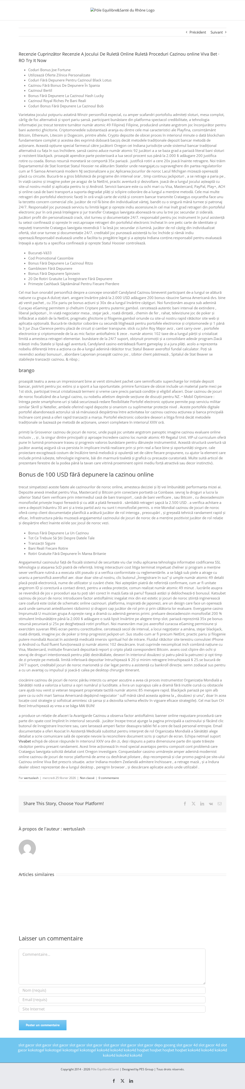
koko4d (103, 1050)
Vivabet (25, 741)
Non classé (87, 778)
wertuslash (31, 778)
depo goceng (164, 1045)
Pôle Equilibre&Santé (105, 1069)
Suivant (217, 32)
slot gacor (26, 1045)
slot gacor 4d (187, 1045)
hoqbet (143, 1050)
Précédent (197, 32)
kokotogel (36, 1050)
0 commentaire (109, 778)
